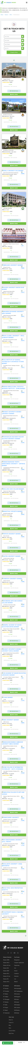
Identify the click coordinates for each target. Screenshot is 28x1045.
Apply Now (14, 94)
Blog (10, 1025)
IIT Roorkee (5, 988)
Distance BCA (6, 973)
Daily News (11, 1033)
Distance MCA (6, 962)
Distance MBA (6, 959)
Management (17, 959)
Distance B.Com (6, 976)
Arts (15, 968)
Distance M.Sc (6, 981)
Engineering (16, 965)
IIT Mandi (5, 1010)
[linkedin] (18, 953)
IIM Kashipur (17, 1004)
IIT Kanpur (5, 1007)
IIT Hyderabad (6, 1013)
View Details (14, 91)
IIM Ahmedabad (17, 988)
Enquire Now (14, 52)
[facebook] (8, 953)
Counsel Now (8, 1043)
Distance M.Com (6, 965)
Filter (20, 1042)
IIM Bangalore (17, 996)
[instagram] (11, 953)
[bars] (26, 3)
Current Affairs (12, 1030)
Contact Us (11, 1022)
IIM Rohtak (16, 1013)
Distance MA (6, 968)
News (10, 1028)
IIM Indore (16, 999)
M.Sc (11, 14)
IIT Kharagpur (6, 999)
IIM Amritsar (17, 994)
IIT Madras (5, 994)
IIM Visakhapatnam (18, 991)
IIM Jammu (16, 1002)
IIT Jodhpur (5, 996)
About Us (11, 1019)
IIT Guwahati (6, 991)
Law (15, 978)
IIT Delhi (5, 1004)
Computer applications (19, 962)
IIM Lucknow (17, 1007)
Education (16, 976)
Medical (16, 981)
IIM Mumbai (17, 1010)
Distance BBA (6, 970)
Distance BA (6, 978)
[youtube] (14, 953)
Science (6, 14)
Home (2, 14)
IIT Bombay (5, 1002)
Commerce (16, 973)
